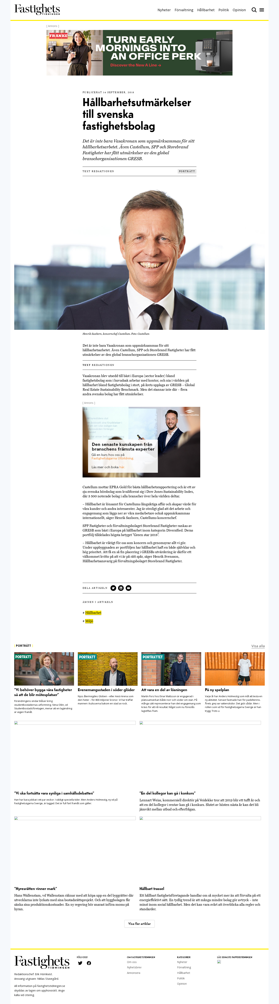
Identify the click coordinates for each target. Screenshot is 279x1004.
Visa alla (258, 646)
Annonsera (133, 973)
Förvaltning (184, 10)
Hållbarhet (206, 10)
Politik (223, 10)
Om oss (132, 962)
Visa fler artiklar (139, 924)
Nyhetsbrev (134, 967)
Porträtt (187, 171)
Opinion (239, 10)
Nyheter (164, 10)
